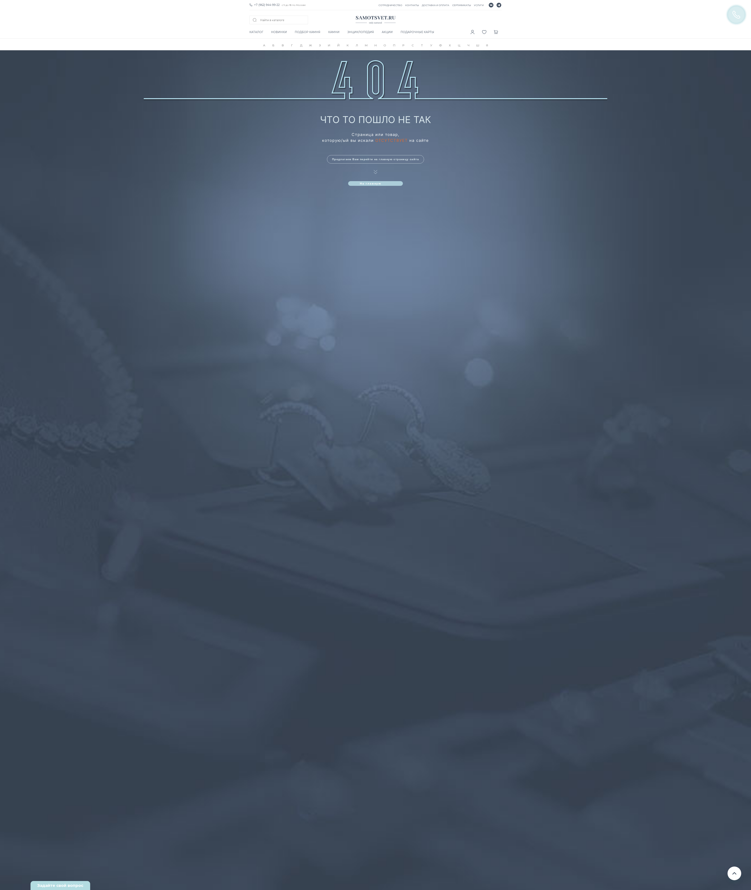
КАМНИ (334, 32)
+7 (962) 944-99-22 (267, 5)
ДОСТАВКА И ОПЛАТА (435, 5)
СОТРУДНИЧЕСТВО (390, 5)
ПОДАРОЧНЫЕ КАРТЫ (417, 32)
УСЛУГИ (479, 5)
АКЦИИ (387, 32)
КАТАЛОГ (256, 32)
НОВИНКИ (279, 32)
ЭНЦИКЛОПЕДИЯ (360, 32)
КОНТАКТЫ (412, 5)
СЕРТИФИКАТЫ (461, 5)
